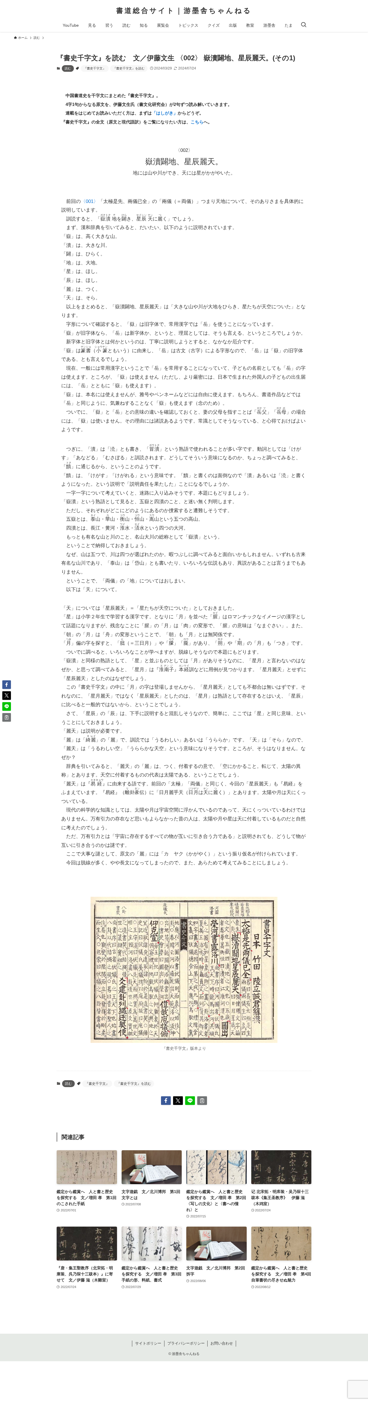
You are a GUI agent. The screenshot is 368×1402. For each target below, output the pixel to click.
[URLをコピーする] (202, 1100)
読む (68, 68)
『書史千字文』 (95, 68)
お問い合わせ (221, 1343)
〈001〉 (89, 201)
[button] (166, 1100)
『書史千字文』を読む (129, 68)
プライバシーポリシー (186, 1343)
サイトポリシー (148, 1343)
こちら (197, 121)
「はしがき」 (165, 113)
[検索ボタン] (303, 25)
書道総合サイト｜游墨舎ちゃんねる (184, 10)
